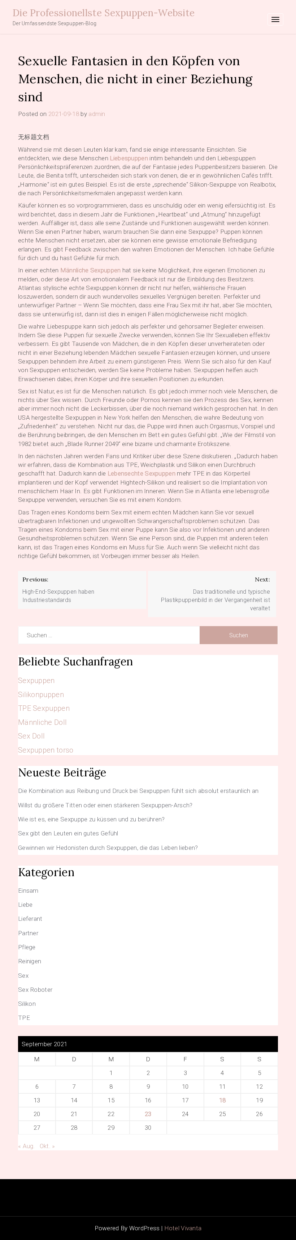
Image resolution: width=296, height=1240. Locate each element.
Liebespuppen (129, 158)
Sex (23, 975)
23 (148, 1114)
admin (96, 113)
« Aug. (26, 1146)
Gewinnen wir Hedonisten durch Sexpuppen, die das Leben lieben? (108, 847)
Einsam (28, 890)
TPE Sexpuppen (44, 708)
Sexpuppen (36, 680)
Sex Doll (31, 736)
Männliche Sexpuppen (90, 270)
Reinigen (29, 961)
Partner (28, 933)
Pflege (27, 947)
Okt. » (47, 1146)
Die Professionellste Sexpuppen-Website (104, 13)
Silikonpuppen (41, 694)
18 (222, 1100)
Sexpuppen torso (46, 750)
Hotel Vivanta (183, 1228)
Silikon (27, 1003)
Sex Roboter (35, 989)
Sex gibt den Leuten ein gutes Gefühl (68, 833)
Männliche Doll (42, 722)
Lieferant (30, 918)
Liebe (25, 904)
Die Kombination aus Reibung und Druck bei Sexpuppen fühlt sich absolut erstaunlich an (138, 790)
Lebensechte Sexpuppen (141, 473)
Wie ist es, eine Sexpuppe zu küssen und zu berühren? (91, 819)
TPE (24, 1017)
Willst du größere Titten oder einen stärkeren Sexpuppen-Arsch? (105, 805)
